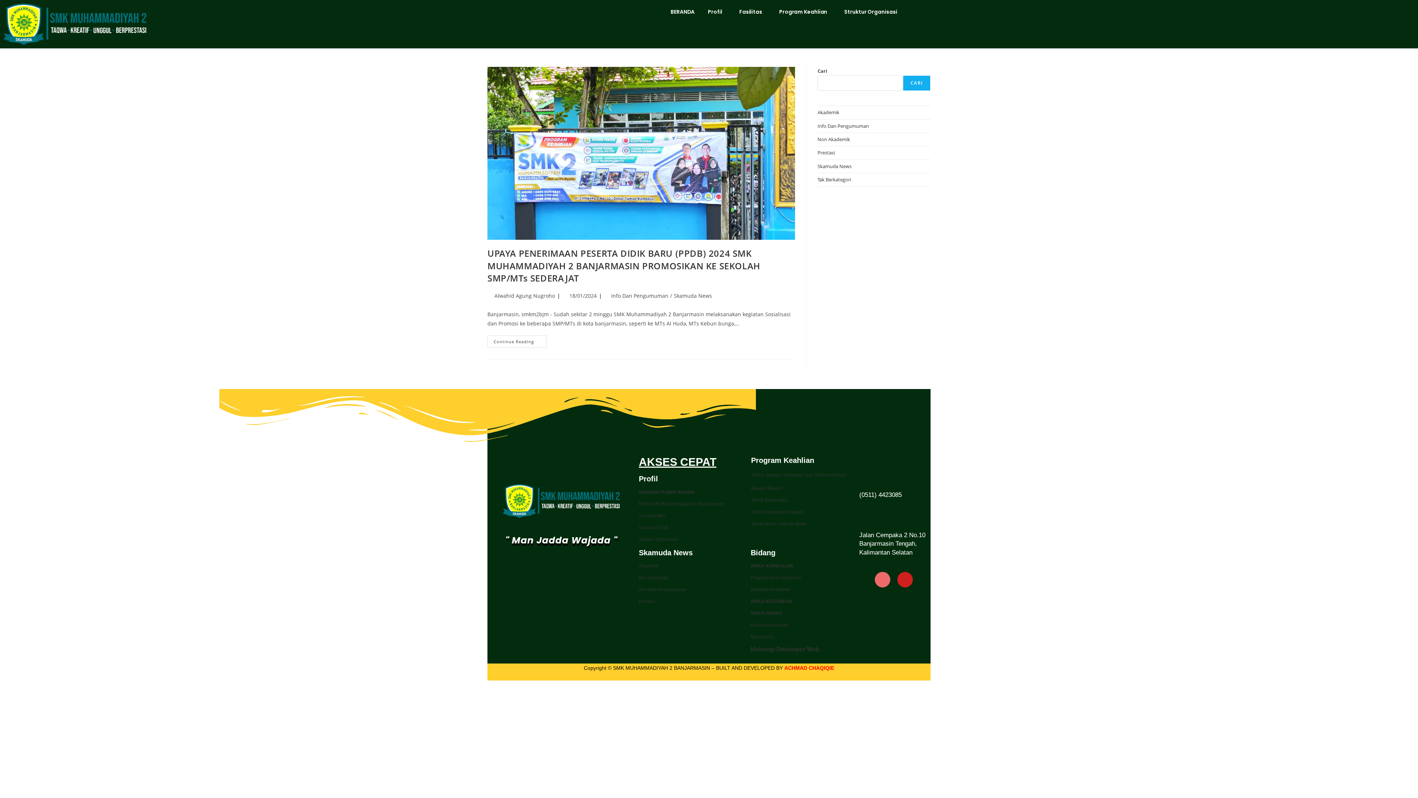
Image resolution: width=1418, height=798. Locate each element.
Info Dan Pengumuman (639, 295)
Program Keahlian (803, 12)
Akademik (828, 112)
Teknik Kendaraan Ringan (777, 512)
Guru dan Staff (653, 527)
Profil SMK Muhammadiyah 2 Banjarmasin (681, 504)
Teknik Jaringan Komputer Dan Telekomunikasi (798, 475)
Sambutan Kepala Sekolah (666, 492)
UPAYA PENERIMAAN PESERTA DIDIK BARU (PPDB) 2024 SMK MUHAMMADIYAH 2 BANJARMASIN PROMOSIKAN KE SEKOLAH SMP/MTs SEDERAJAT (623, 265)
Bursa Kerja (762, 637)
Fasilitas (750, 12)
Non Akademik (834, 139)
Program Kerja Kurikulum (776, 577)
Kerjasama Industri (769, 625)
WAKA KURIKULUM (772, 566)
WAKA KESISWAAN (771, 601)
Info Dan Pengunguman (663, 589)
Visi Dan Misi (652, 515)
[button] (716, 12)
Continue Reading (520, 339)
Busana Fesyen (766, 488)
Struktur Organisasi (870, 12)
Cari (822, 71)
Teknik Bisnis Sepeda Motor (779, 523)
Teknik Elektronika (769, 500)
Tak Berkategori (834, 179)
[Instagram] (882, 579)
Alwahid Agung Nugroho (524, 295)
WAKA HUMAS (766, 613)
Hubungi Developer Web (785, 649)
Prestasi (826, 152)
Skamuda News (693, 295)
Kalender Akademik (770, 589)
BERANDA (683, 12)
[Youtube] (905, 579)
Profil (715, 12)
